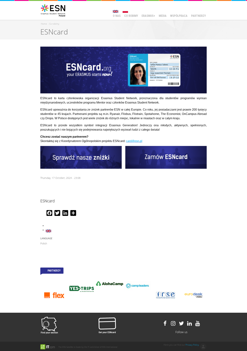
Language (46, 238)
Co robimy (131, 16)
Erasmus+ (148, 16)
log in (203, 346)
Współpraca (179, 16)
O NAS (117, 16)
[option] (47, 288)
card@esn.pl (134, 141)
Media (163, 16)
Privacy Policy (192, 344)
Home (44, 23)
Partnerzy (198, 16)
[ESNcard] (115, 10)
